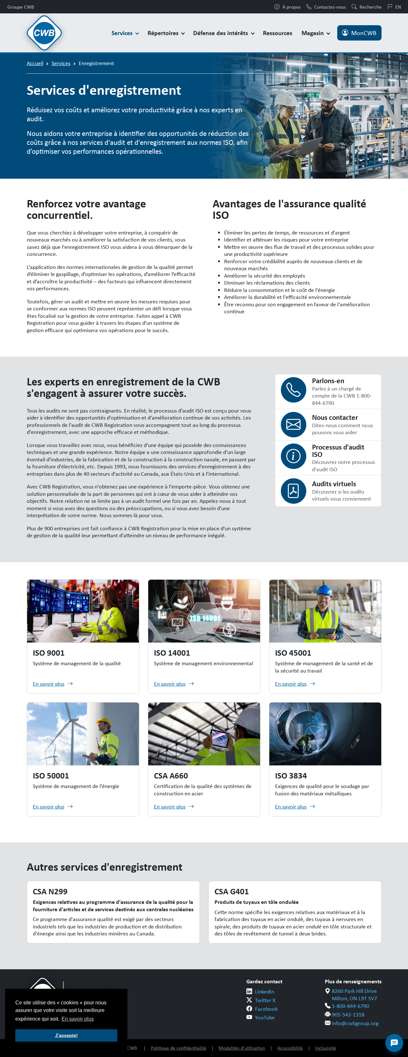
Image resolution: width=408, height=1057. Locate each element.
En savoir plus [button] (78, 1019)
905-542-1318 (348, 1014)
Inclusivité (325, 1048)
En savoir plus (48, 684)
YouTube (265, 1017)
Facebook (266, 1009)
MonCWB (363, 33)
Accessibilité (290, 1048)
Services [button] (123, 32)
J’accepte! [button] (66, 1035)
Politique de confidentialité (178, 1048)
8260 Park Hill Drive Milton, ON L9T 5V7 (354, 994)
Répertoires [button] (164, 32)
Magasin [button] (313, 32)
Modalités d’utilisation (242, 1048)
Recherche (371, 6)
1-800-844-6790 (350, 1006)
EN (398, 6)
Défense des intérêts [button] (221, 32)
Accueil (35, 63)
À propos (291, 6)
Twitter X (265, 1000)
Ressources (277, 32)
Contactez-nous (330, 6)
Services (61, 63)
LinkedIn (264, 991)
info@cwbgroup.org (355, 1023)
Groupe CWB (20, 6)
